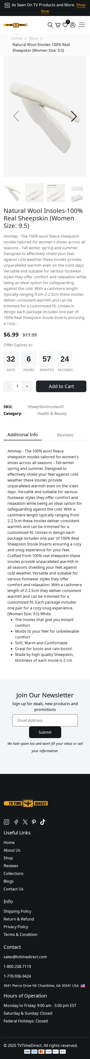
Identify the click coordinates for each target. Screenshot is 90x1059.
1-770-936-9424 (17, 976)
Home (16, 38)
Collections (14, 873)
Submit (45, 732)
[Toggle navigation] (81, 24)
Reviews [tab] (65, 435)
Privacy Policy (16, 926)
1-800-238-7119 (17, 966)
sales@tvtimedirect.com (25, 956)
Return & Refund (19, 919)
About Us (12, 850)
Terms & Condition (20, 934)
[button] (74, 116)
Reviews (11, 865)
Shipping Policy (17, 911)
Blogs (9, 881)
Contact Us (14, 889)
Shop (33, 38)
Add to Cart (61, 386)
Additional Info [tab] (22, 434)
